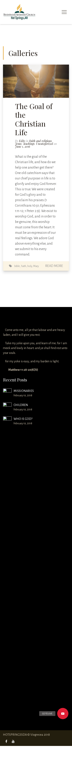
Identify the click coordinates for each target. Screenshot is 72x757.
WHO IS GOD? (23, 418)
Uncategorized (44, 144)
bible (17, 266)
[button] (8, 81)
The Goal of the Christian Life (33, 119)
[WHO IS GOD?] (7, 567)
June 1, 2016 (22, 146)
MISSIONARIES (24, 390)
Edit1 (22, 141)
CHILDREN (21, 405)
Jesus (18, 144)
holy (29, 266)
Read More (54, 266)
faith (23, 266)
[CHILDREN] (7, 407)
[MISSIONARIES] (7, 392)
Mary (36, 266)
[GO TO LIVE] (62, 713)
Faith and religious (40, 141)
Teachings (28, 144)
